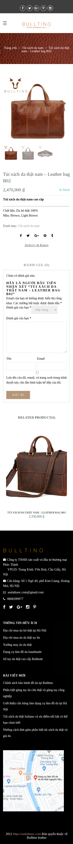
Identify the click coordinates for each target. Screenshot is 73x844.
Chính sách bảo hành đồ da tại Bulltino (28, 683)
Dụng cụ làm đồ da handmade (22, 652)
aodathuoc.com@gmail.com (26, 592)
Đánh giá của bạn (18, 307)
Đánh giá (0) (36, 265)
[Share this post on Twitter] (28, 236)
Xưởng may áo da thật (17, 644)
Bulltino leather (36, 837)
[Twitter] (11, 607)
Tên (8, 358)
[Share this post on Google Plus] (36, 236)
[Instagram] (28, 607)
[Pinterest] (35, 607)
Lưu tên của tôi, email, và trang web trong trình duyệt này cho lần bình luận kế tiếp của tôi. (36, 380)
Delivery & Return (36, 245)
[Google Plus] (20, 607)
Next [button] (58, 110)
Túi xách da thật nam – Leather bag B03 (36, 512)
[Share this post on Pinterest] (45, 236)
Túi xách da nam (32, 48)
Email (41, 358)
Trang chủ (10, 48)
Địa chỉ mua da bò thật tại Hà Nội (24, 630)
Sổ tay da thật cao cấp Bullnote (23, 659)
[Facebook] (4, 607)
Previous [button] (13, 110)
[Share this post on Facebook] (21, 236)
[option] (36, 110)
